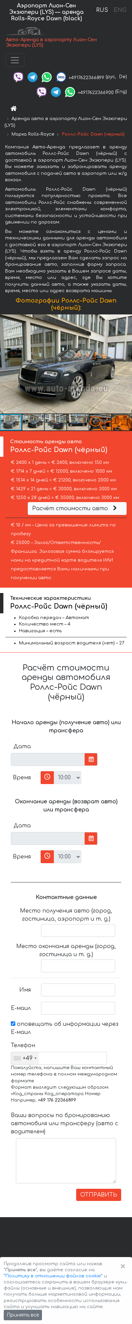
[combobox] (25, 1058)
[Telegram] (32, 76)
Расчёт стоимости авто (71, 508)
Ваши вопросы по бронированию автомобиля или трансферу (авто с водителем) (64, 1123)
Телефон (23, 1045)
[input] (48, 759)
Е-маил (21, 1008)
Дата (22, 746)
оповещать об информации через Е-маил (64, 1028)
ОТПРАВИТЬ (98, 1195)
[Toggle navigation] (14, 60)
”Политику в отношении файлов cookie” (53, 1276)
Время (22, 778)
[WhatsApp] (46, 76)
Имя (25, 990)
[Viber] (18, 76)
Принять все (23, 1315)
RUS (102, 10)
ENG (120, 10)
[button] (125, 363)
